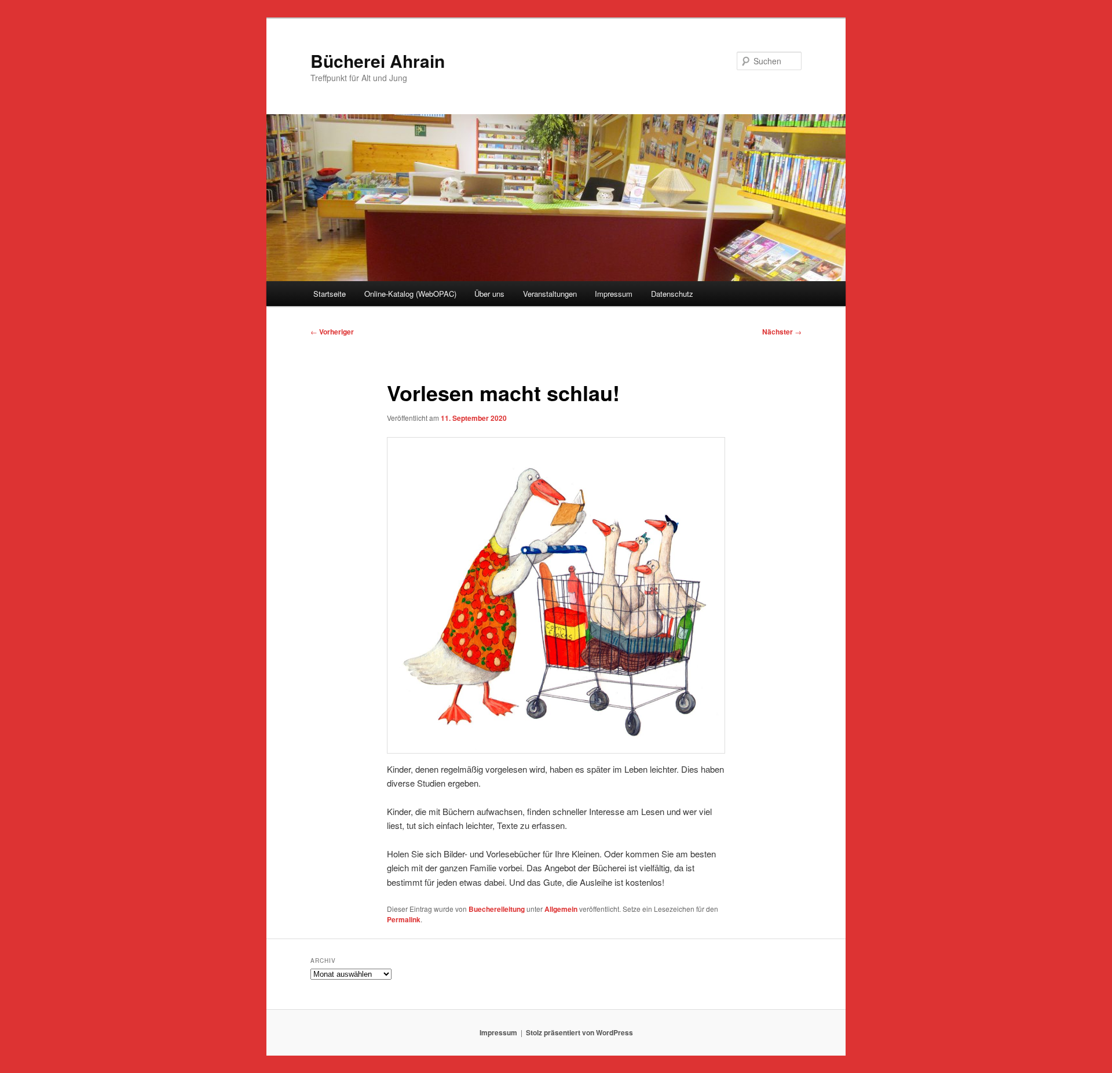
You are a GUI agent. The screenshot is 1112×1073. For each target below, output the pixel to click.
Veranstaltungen (550, 293)
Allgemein (560, 909)
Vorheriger (332, 331)
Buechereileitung (497, 909)
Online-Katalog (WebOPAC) (410, 293)
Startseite (329, 293)
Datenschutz (672, 293)
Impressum (613, 293)
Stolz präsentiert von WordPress (579, 1032)
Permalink (403, 919)
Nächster (782, 331)
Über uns (489, 293)
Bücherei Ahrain (377, 60)
